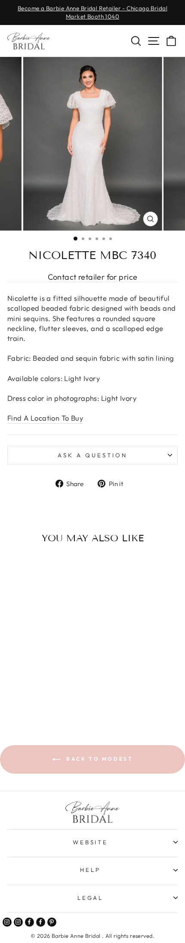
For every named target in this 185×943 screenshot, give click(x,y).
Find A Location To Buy (45, 417)
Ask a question (92, 455)
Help (90, 869)
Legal (90, 897)
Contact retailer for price (93, 277)
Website (90, 842)
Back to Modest (98, 759)
